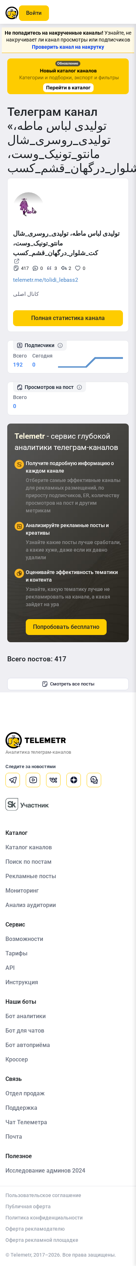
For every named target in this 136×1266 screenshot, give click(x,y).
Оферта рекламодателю (35, 1229)
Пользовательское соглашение (43, 1195)
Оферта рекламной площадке (41, 1240)
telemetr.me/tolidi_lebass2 (45, 280)
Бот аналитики (25, 1016)
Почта (13, 1136)
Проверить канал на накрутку (68, 47)
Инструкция (21, 982)
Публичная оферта (28, 1206)
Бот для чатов (24, 1030)
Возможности (24, 939)
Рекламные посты (30, 876)
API (10, 967)
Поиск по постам (28, 861)
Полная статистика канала (68, 318)
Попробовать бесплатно (66, 626)
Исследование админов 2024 (45, 1170)
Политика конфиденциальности (44, 1218)
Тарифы (16, 953)
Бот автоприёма (27, 1045)
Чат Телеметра (26, 1122)
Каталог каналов (28, 847)
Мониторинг (22, 890)
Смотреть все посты (72, 684)
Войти (34, 13)
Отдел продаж (25, 1093)
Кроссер (16, 1059)
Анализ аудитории (30, 905)
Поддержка (21, 1107)
